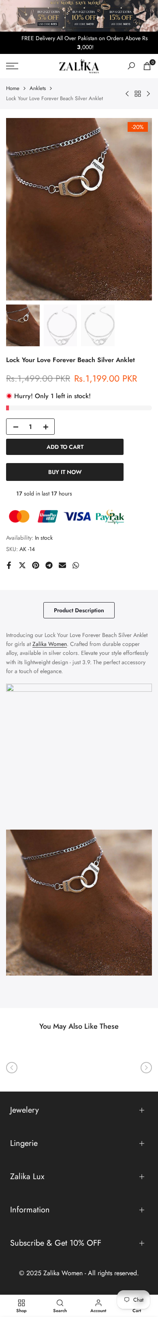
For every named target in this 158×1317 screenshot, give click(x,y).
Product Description (79, 610)
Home (12, 88)
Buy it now (65, 472)
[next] (146, 1067)
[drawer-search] (131, 66)
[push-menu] (12, 66)
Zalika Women (49, 644)
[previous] (11, 1067)
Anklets (38, 88)
